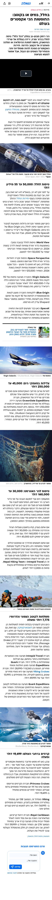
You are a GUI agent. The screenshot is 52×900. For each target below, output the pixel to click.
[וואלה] (26, 3)
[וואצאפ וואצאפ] (9, 3)
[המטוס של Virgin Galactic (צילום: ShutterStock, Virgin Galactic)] (26, 362)
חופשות (46, 836)
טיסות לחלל (38, 836)
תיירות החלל (22, 198)
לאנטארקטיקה (25, 628)
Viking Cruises (41, 672)
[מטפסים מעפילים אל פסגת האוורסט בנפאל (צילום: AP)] (26, 594)
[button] (41, 3)
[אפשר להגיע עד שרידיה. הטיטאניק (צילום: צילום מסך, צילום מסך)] (26, 458)
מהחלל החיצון (12, 110)
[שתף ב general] (4, 3)
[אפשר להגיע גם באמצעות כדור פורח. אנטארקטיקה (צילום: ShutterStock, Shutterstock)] (26, 728)
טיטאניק (30, 836)
